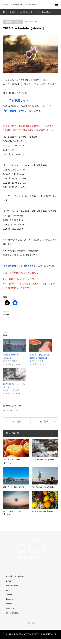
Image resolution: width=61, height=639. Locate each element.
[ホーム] (4, 10)
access (9, 594)
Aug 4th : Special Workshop (44, 487)
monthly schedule (12, 22)
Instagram (27, 622)
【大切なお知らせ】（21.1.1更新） (20, 266)
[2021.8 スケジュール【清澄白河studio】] (40, 345)
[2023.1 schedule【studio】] (14, 345)
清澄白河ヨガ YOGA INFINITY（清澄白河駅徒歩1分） (36, 634)
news (8, 581)
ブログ (12, 12)
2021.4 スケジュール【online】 (12, 512)
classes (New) (12, 585)
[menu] (56, 4)
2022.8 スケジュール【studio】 (12, 461)
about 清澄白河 (12, 613)
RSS (33, 622)
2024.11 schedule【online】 (44, 460)
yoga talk (10, 608)
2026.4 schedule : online (13, 487)
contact (9, 604)
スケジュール (12, 410)
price (8, 590)
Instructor (10, 599)
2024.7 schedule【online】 (43, 511)
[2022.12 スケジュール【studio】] (14, 374)
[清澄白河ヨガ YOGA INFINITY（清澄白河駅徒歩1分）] (25, 4)
